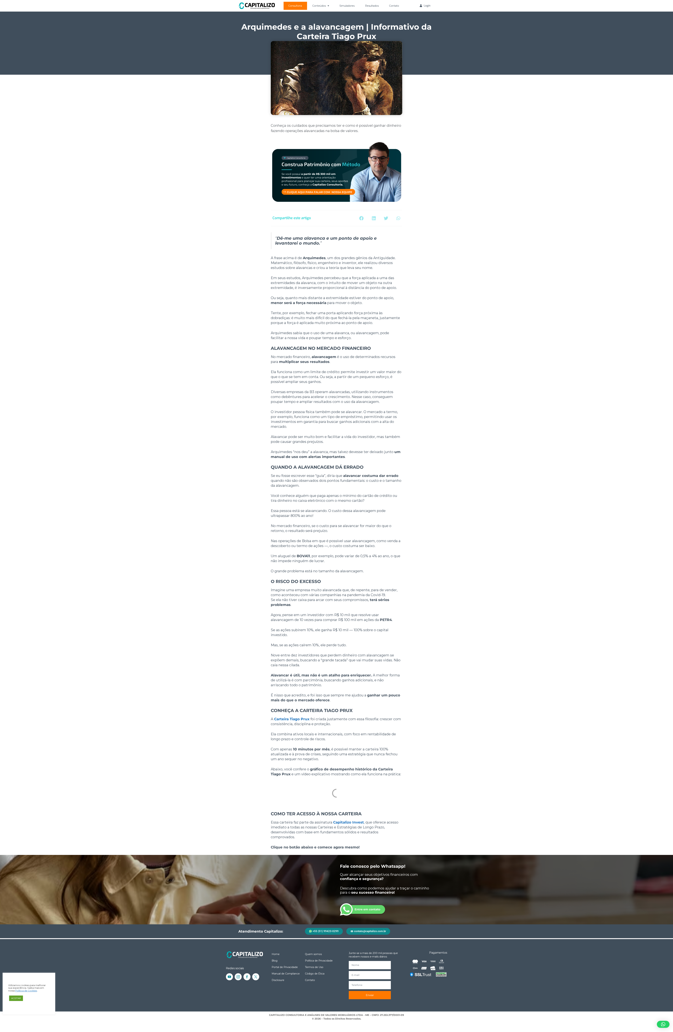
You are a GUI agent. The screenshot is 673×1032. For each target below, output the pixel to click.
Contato (394, 5)
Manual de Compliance (286, 973)
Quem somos (313, 954)
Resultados (372, 5)
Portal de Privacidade (285, 967)
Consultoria (295, 5)
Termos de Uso (314, 967)
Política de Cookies (26, 990)
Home (276, 954)
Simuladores (347, 5)
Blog (274, 960)
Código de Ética (314, 973)
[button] (361, 218)
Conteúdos (319, 5)
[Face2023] (246, 976)
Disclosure (278, 980)
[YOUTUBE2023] (229, 976)
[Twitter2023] (255, 976)
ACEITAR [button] (16, 998)
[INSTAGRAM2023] (238, 976)
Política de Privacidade (319, 960)
